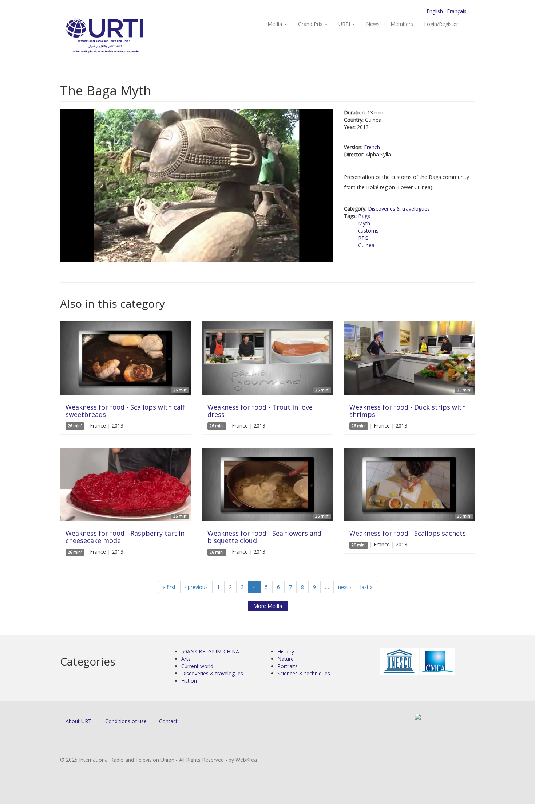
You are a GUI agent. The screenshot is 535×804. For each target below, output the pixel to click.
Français (457, 11)
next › (344, 587)
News (373, 23)
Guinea (366, 245)
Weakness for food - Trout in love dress (260, 411)
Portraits (287, 666)
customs (368, 230)
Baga (364, 215)
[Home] (119, 36)
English (435, 11)
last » (366, 587)
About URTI (79, 721)
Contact (168, 721)
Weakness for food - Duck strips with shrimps (407, 411)
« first (169, 587)
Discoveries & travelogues (399, 208)
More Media (267, 605)
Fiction (189, 680)
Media (276, 23)
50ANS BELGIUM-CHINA (210, 651)
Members (402, 23)
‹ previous (196, 587)
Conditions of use (126, 721)
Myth (364, 223)
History (285, 651)
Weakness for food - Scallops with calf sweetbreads (125, 411)
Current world (197, 666)
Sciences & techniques (303, 673)
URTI (345, 23)
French (372, 147)
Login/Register (441, 23)
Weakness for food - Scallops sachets (407, 533)
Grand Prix (311, 23)
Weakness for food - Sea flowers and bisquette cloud (264, 537)
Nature (285, 658)
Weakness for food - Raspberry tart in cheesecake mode (125, 537)
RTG (363, 237)
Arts (186, 658)
